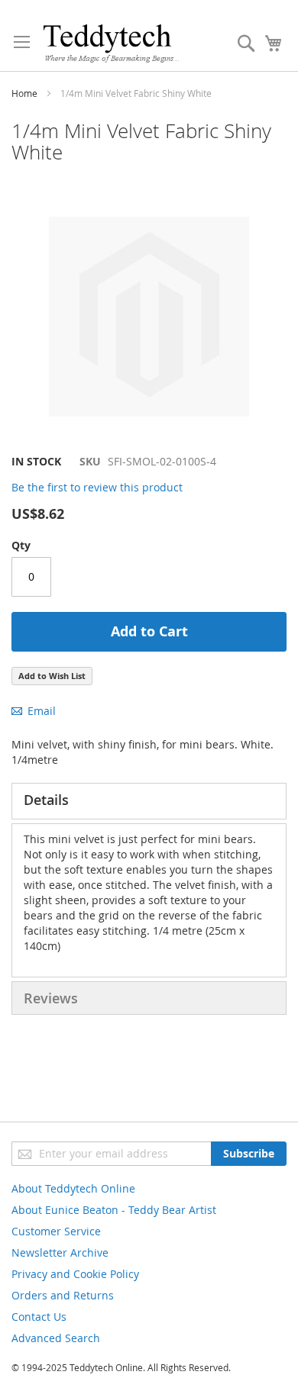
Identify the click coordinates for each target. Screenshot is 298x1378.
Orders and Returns (62, 1295)
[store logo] (111, 43)
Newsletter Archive (60, 1252)
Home (24, 93)
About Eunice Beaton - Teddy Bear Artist (113, 1210)
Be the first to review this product (97, 487)
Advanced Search (55, 1338)
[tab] (149, 801)
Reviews (51, 998)
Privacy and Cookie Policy (75, 1274)
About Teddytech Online (73, 1188)
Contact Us (38, 1316)
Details (46, 799)
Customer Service (56, 1231)
